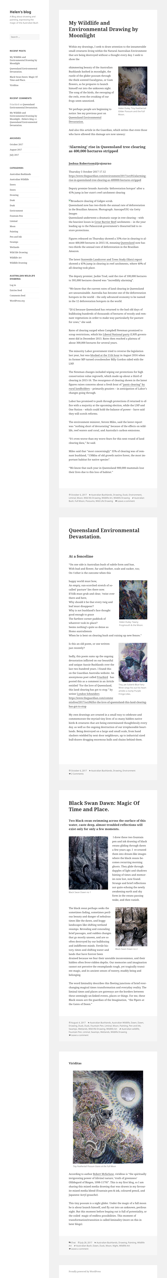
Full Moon (80, 501)
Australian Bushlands (20, 174)
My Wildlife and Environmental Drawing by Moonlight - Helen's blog (23, 115)
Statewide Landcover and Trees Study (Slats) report (111, 259)
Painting (14, 231)
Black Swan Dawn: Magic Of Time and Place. (104, 806)
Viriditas (14, 85)
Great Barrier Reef (105, 222)
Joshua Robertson (81, 163)
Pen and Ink (16, 236)
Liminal (13, 221)
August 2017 (16, 149)
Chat (73, 1242)
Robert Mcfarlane (103, 1174)
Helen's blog (20, 11)
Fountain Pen (16, 215)
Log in (13, 285)
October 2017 (16, 144)
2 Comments (77, 773)
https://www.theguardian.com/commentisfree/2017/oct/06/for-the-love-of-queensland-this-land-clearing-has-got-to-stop (108, 702)
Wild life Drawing (19, 252)
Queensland (128, 242)
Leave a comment (126, 501)
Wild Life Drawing (104, 501)
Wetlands (14, 247)
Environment (16, 210)
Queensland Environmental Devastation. (104, 533)
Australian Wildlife (19, 179)
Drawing (14, 195)
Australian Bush (84, 1245)
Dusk (12, 200)
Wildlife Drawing (18, 262)
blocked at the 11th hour (105, 355)
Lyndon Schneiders (88, 694)
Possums (90, 501)
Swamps (14, 242)
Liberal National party (116, 334)
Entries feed (16, 290)
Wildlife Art (16, 257)
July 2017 (14, 154)
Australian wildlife (130, 1028)
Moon (12, 226)
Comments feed (17, 295)
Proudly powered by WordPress (85, 1271)
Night (115, 1245)
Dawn (13, 184)
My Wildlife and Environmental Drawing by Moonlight (23, 60)
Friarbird (102, 677)
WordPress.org (17, 300)
